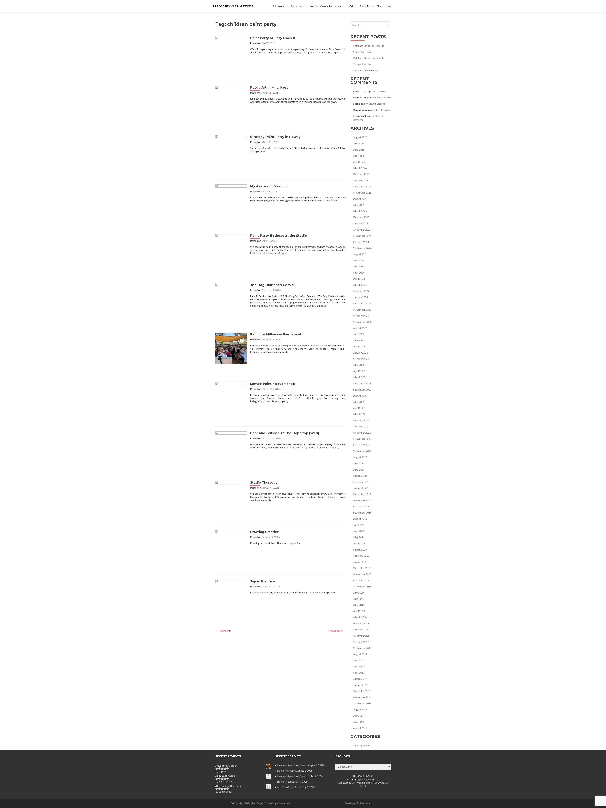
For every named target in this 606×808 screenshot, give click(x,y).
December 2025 (362, 186)
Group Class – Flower (375, 91)
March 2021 (360, 414)
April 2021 (359, 407)
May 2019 (359, 537)
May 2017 (359, 672)
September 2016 (362, 703)
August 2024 (360, 254)
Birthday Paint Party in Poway (275, 137)
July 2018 (358, 592)
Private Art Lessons (374, 103)
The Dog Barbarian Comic (272, 285)
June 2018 (358, 598)
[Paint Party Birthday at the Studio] (231, 249)
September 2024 (362, 247)
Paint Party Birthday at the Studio (278, 235)
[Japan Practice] (231, 594)
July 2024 (358, 260)
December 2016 (362, 691)
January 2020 (360, 487)
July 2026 (358, 143)
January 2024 (360, 297)
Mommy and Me (382, 97)
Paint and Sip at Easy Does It (368, 45)
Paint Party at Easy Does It (272, 38)
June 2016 (358, 721)
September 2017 (362, 647)
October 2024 (361, 241)
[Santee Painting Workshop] (231, 397)
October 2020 (361, 444)
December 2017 (362, 635)
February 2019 (361, 555)
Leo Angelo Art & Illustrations (233, 5)
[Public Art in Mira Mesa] (231, 101)
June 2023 (358, 340)
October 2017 (361, 641)
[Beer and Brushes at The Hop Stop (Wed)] (231, 446)
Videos (352, 5)
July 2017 (358, 660)
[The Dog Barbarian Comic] (231, 298)
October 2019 (361, 506)
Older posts (223, 630)
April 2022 (359, 371)
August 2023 (360, 327)
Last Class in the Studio (365, 70)
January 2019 (360, 561)
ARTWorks (279, 5)
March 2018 (360, 617)
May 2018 (359, 604)
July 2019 (358, 524)
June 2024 (358, 266)
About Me (365, 5)
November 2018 (362, 574)
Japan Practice (262, 581)
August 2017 (360, 654)
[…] (324, 305)
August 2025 (360, 198)
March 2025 (360, 211)
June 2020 (358, 469)
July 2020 (358, 463)
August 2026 (360, 137)
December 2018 (362, 567)
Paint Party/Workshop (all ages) (326, 5)
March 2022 (360, 377)
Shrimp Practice (362, 64)
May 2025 (359, 204)
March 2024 (360, 284)
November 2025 (362, 192)
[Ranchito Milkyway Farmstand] (231, 347)
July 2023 (358, 334)
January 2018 (360, 629)
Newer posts (337, 630)
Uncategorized (361, 745)
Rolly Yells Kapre (381, 109)
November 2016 (362, 697)
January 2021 (360, 426)
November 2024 (362, 235)
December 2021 (362, 383)
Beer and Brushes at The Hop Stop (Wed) (284, 433)
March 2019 (360, 549)
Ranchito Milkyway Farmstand (275, 334)
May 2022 (359, 364)
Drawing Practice (264, 532)
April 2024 (359, 278)
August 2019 (360, 518)
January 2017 (360, 684)
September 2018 (362, 586)
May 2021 (359, 401)
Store (388, 5)
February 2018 (361, 623)
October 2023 (361, 315)
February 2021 (361, 420)
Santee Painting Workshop (272, 384)
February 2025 (361, 217)
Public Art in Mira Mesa (269, 87)
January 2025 (360, 223)
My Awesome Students (269, 186)
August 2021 (360, 395)
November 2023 (362, 309)
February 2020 (361, 481)
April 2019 (359, 543)
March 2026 (360, 167)
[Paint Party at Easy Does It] (231, 51)
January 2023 (360, 352)
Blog (379, 5)
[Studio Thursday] (231, 496)
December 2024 (362, 229)
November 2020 (362, 438)
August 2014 (360, 727)
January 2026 (360, 180)
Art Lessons (297, 5)
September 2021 (362, 389)
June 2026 (358, 149)
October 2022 (361, 358)
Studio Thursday (263, 482)
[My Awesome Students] (231, 199)
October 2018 (361, 580)
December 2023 (362, 303)
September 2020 (362, 451)
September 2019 (362, 512)
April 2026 (359, 161)
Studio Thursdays (362, 51)
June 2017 (358, 666)
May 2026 (359, 155)
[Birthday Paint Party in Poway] (231, 150)
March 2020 (360, 475)
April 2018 (359, 611)
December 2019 (362, 494)
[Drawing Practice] (231, 545)
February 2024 (361, 291)
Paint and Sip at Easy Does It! (369, 57)
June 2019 (358, 531)
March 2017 (360, 678)
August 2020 (360, 457)
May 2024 (359, 272)
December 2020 (362, 432)
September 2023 (362, 321)
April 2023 (359, 346)
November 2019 (362, 500)
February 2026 (361, 174)
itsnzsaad (365, 803)
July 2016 (358, 715)
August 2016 (360, 709)
